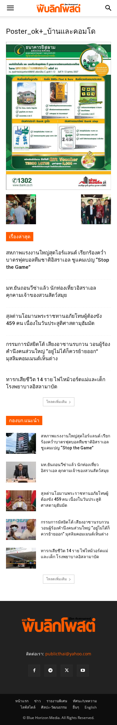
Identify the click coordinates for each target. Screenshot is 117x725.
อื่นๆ (76, 707)
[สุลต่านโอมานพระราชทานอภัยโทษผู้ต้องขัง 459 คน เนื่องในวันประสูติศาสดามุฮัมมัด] (21, 500)
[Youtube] (83, 671)
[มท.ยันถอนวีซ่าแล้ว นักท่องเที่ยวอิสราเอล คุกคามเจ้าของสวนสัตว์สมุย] (21, 472)
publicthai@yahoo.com (68, 654)
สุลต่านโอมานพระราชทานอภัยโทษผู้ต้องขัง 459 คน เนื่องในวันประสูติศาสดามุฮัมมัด (74, 499)
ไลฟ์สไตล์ (27, 707)
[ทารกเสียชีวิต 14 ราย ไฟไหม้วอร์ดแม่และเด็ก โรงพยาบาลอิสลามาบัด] (21, 558)
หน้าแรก (21, 700)
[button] (10, 8)
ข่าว (37, 700)
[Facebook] (34, 671)
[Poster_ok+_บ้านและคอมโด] (58, 188)
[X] (67, 671)
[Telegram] (50, 671)
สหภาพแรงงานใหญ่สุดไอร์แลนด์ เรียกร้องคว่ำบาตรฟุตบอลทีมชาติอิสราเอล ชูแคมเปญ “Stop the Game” (57, 260)
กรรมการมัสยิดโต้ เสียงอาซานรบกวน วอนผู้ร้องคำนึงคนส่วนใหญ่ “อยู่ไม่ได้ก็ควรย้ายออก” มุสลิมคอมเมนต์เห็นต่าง (58, 351)
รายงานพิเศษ (56, 700)
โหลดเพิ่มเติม (56, 401)
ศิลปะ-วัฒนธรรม (54, 707)
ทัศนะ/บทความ (85, 700)
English (91, 707)
